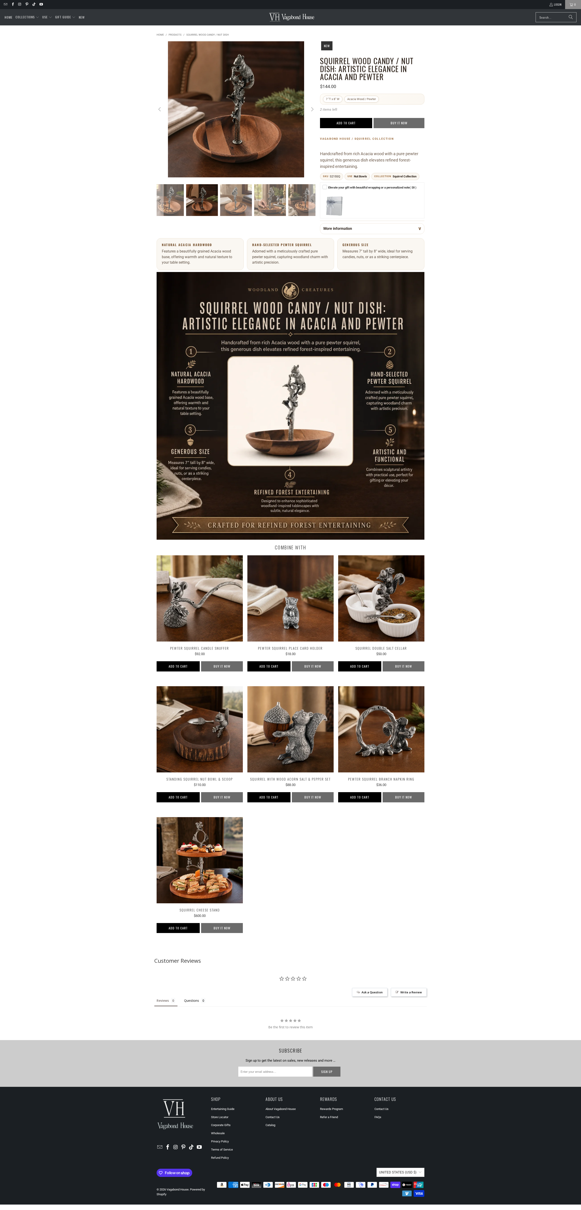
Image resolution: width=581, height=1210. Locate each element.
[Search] (570, 17)
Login (558, 4)
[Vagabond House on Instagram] (20, 4)
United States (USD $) (397, 1172)
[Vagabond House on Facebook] (12, 4)
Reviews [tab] (163, 1000)
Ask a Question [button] (372, 992)
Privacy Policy (220, 1141)
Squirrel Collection (404, 176)
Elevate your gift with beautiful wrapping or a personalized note (372, 187)
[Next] (312, 109)
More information (337, 228)
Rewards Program (331, 1109)
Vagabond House (178, 1189)
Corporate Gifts (221, 1125)
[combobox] (556, 17)
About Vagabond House (281, 1109)
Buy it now (399, 122)
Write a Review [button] (411, 992)
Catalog (270, 1125)
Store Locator (219, 1117)
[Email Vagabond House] (5, 4)
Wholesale (218, 1133)
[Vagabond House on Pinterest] (27, 4)
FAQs (377, 1117)
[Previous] (160, 109)
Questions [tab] (191, 1000)
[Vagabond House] (291, 17)
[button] (27, 17)
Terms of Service (222, 1149)
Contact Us (273, 1117)
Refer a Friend (329, 1117)
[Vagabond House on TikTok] (34, 4)
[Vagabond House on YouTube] (41, 4)
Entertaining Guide (222, 1109)
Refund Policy (220, 1157)
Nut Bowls (360, 176)
